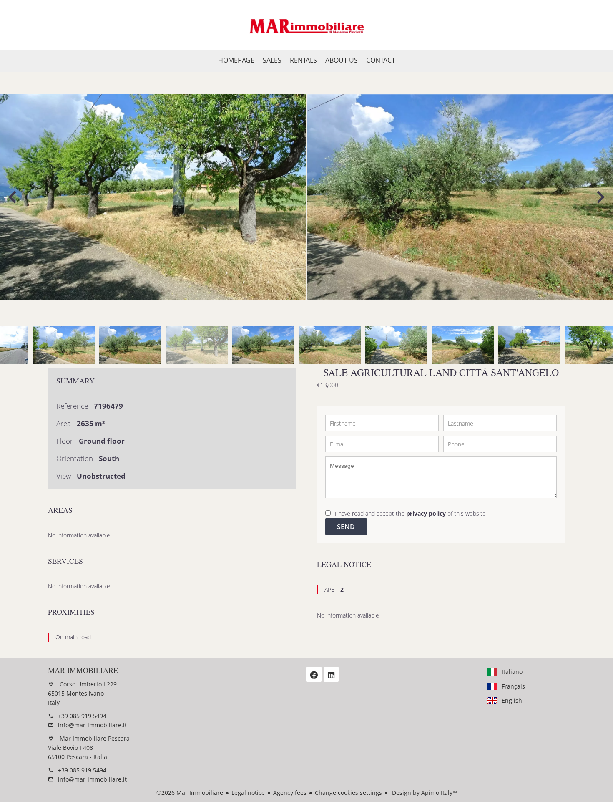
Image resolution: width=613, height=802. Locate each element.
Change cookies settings (348, 793)
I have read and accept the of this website (410, 513)
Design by (423, 793)
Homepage (306, 25)
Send (346, 526)
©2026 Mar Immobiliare (189, 793)
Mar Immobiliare (83, 670)
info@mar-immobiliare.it (92, 725)
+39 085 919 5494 (82, 716)
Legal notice (248, 793)
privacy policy (426, 513)
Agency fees (289, 793)
